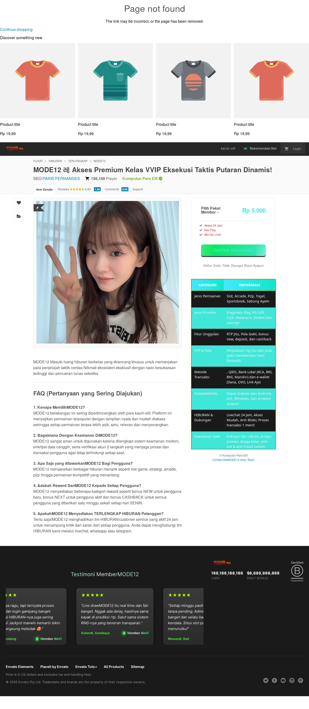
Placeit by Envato (54, 667)
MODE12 (100, 161)
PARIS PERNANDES (61, 178)
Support (138, 189)
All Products (114, 667)
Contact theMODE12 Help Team (233, 460)
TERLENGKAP (78, 161)
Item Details (44, 189)
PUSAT (38, 161)
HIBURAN (55, 161)
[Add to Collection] (19, 216)
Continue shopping (16, 29)
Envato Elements (20, 667)
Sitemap (137, 667)
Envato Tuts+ (86, 667)
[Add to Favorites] (19, 203)
